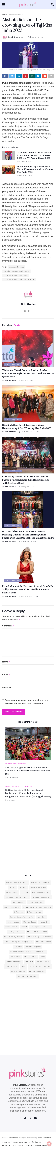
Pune (42, 957)
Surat (23, 966)
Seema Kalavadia (14, 961)
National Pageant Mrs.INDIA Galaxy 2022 (28, 952)
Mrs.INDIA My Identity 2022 (39, 937)
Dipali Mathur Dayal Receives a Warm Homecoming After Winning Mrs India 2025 (35, 169)
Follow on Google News (36, 1145)
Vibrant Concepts (36, 971)
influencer (18, 912)
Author (13, 887)
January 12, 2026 (25, 175)
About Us (6, 1142)
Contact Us (36, 1142)
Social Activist (43, 961)
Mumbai (18, 947)
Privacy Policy (8, 1145)
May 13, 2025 (24, 487)
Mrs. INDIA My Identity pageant (18, 942)
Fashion (25, 892)
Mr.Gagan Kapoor (16, 932)
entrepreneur (12, 892)
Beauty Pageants (16, 14)
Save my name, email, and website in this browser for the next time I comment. (26, 702)
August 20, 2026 (25, 161)
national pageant (33, 947)
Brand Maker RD (44, 1138)
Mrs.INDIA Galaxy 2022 (37, 932)
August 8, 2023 (26, 596)
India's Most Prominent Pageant (37, 907)
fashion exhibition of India (17, 897)
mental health (11, 927)
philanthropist (30, 957)
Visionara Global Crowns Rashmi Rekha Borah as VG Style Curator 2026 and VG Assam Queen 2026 (34, 155)
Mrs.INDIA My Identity (14, 937)
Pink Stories (17, 37)
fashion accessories (40, 892)
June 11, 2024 (25, 541)
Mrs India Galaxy (43, 942)
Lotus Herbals (13, 922)
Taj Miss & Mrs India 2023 (15, 275)
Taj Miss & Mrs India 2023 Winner (19, 279)
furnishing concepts (41, 897)
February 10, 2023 (36, 37)
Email (6, 674)
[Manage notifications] (49, 1143)
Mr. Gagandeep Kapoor (40, 927)
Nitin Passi (15, 957)
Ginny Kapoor (18, 902)
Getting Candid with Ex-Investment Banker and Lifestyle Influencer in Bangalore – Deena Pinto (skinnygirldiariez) (28, 793)
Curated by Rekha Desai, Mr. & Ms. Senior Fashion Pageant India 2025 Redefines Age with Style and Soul (25, 479)
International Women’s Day (22, 917)
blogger (23, 887)
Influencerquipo (34, 912)
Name (6, 661)
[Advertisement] (28, 840)
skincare (29, 961)
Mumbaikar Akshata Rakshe (16, 271)
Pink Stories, (20, 1085)
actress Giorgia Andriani (16, 882)
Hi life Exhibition (35, 902)
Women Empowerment (16, 764)
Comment (8, 625)
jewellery (42, 917)
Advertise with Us (20, 1142)
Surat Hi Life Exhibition (40, 966)
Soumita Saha (11, 966)
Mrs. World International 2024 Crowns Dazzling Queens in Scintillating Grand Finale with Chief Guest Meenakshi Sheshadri (28, 534)
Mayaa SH (44, 922)
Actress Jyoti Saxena (40, 882)
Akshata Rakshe (16, 267)
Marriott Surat (29, 922)
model (24, 927)
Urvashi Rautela (18, 971)
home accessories (12, 907)
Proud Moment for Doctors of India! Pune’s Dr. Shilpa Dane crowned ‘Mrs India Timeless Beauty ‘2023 (28, 589)
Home (4, 14)
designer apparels (38, 887)
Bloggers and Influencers (18, 786)
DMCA (20, 1145)
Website (6, 687)
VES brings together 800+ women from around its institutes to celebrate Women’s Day (27, 770)
